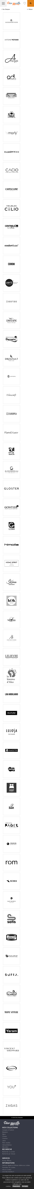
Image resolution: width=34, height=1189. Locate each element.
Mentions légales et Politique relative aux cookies (16, 1165)
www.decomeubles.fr (8, 1172)
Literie (4, 1141)
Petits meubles (6, 1143)
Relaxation (5, 1132)
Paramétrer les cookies (8, 1167)
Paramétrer (16, 1186)
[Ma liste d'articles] (24, 3)
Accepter (25, 1186)
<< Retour (29, 9)
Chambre (4, 1138)
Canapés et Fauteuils (8, 1130)
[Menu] (3, 3)
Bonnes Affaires (6, 1161)
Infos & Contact (6, 1170)
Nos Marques (6, 9)
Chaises (4, 1136)
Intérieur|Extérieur (7, 1145)
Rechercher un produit (8, 1152)
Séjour (4, 1134)
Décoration (5, 1147)
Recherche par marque (8, 1154)
